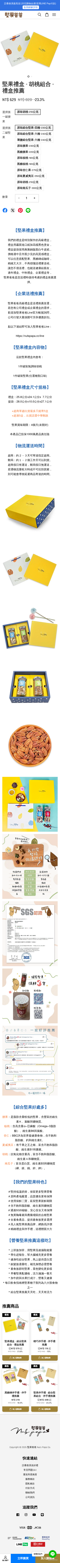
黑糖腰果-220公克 (28, 152)
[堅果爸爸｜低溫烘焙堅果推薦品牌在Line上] (42, 1516)
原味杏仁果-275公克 (29, 170)
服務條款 (30, 1479)
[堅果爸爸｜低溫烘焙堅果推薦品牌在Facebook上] (18, 1516)
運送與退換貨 (30, 1474)
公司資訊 (30, 1497)
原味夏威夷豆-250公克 (30, 176)
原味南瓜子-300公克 (29, 188)
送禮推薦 (38, 303)
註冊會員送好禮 (30, 1465)
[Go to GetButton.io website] (53, 1560)
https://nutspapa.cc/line (30, 336)
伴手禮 (28, 1229)
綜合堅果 (24, 1259)
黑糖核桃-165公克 (27, 164)
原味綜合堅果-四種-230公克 (34, 128)
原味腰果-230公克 (28, 146)
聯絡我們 (30, 1492)
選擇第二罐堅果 (6, 132)
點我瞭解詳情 (31, 7)
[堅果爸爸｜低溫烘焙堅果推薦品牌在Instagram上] (26, 1516)
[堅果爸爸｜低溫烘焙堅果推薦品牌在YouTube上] (34, 1516)
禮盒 (19, 1229)
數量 (5, 197)
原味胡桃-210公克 (27, 112)
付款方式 (30, 1488)
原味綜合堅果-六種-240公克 (34, 134)
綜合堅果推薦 (19, 1292)
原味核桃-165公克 (27, 158)
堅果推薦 (24, 1224)
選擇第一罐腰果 (6, 116)
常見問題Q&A (30, 1470)
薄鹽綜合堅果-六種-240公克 (34, 140)
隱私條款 (30, 1483)
